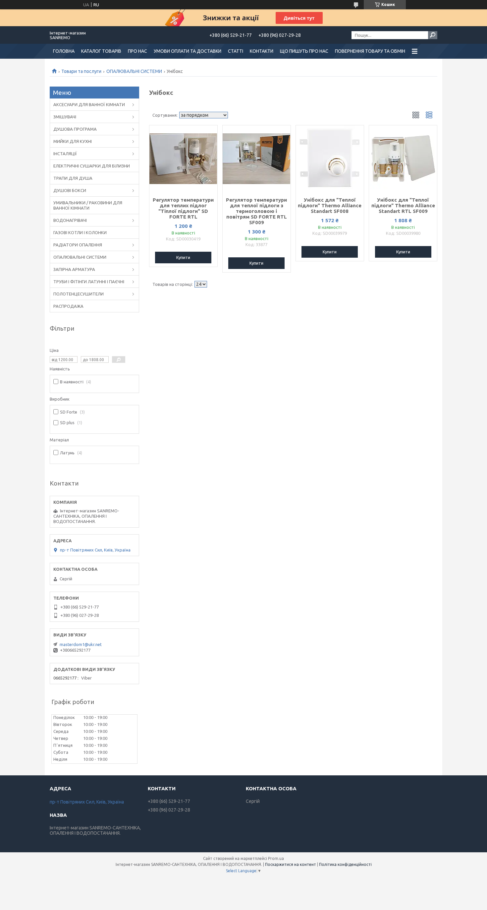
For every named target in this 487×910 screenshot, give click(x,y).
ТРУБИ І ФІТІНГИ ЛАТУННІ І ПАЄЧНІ (88, 281)
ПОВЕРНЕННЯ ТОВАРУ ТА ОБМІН (370, 51)
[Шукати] (432, 35)
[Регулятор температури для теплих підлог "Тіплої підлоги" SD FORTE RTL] (183, 158)
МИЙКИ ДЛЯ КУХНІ (72, 141)
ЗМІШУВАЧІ (64, 116)
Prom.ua (276, 858)
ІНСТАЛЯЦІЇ (65, 153)
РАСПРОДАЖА (68, 306)
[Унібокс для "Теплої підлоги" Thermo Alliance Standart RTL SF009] (403, 158)
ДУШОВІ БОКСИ (69, 190)
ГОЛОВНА (64, 51)
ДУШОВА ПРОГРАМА (75, 129)
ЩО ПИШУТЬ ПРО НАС (304, 51)
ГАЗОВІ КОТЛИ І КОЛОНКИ (80, 232)
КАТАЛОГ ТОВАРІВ (101, 51)
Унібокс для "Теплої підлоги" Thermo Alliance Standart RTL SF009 (403, 205)
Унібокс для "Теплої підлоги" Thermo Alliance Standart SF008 (329, 205)
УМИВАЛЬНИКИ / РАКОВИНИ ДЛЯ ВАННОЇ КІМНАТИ (87, 205)
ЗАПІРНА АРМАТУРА (74, 269)
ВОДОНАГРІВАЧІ (70, 220)
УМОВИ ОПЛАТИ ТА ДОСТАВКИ (187, 51)
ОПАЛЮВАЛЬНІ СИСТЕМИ (134, 71)
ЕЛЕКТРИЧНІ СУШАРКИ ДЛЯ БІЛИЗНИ (91, 165)
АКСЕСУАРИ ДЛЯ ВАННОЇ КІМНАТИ (89, 104)
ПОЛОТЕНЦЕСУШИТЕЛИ (78, 294)
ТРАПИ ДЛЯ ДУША (72, 178)
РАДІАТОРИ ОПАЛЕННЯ (77, 244)
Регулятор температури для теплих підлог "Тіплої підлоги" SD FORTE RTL (183, 208)
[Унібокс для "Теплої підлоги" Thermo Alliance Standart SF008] (330, 158)
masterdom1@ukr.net (81, 644)
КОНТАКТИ (261, 51)
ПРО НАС (137, 51)
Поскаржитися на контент (290, 864)
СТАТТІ (235, 51)
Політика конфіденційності (345, 864)
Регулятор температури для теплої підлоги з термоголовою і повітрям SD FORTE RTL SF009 (256, 211)
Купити (183, 257)
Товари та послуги (81, 71)
